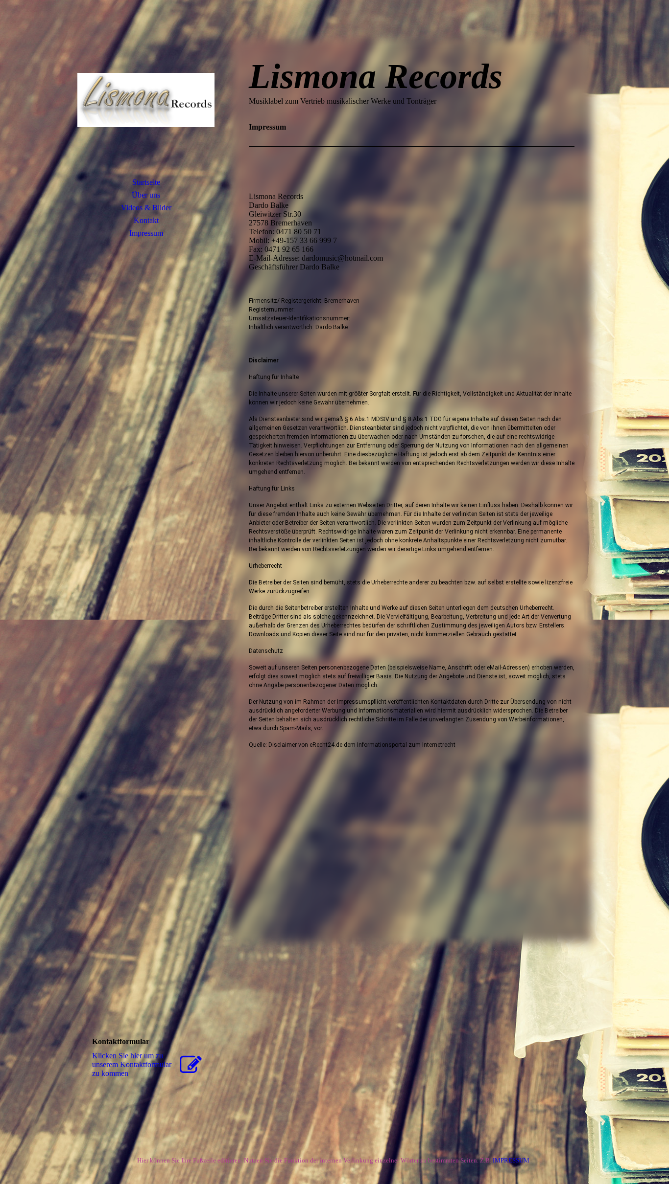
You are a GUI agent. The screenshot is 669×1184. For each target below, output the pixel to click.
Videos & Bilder (146, 207)
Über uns (146, 195)
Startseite (146, 182)
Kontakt (146, 220)
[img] (146, 100)
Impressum (146, 233)
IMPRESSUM (512, 1160)
